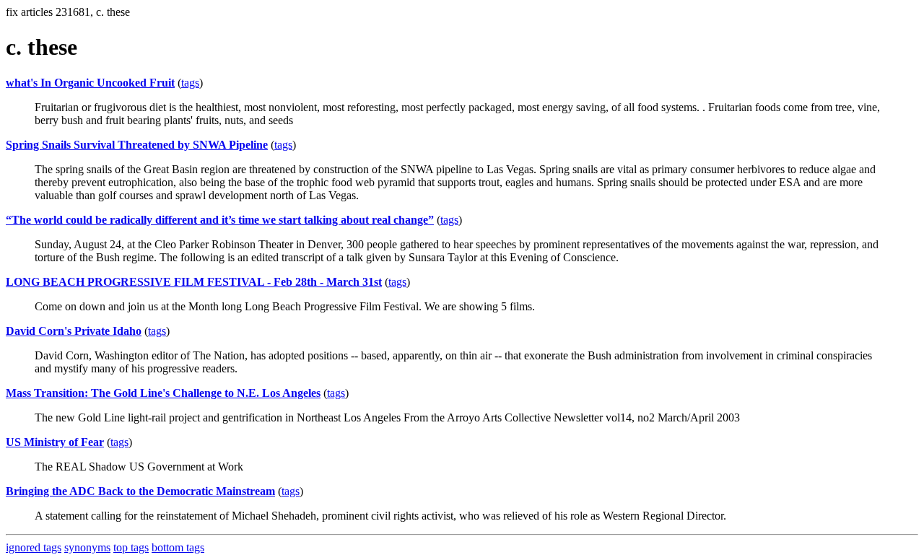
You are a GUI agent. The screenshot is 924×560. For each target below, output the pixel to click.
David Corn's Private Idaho (73, 331)
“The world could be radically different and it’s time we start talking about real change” (220, 220)
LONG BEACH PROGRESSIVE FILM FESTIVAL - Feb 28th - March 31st (194, 282)
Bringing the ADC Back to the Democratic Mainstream (140, 491)
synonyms (87, 547)
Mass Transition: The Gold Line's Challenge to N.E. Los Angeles (163, 393)
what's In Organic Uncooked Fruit (90, 82)
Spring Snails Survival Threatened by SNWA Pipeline (137, 145)
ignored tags (33, 547)
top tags (131, 547)
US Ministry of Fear (55, 442)
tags (190, 82)
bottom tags (178, 547)
